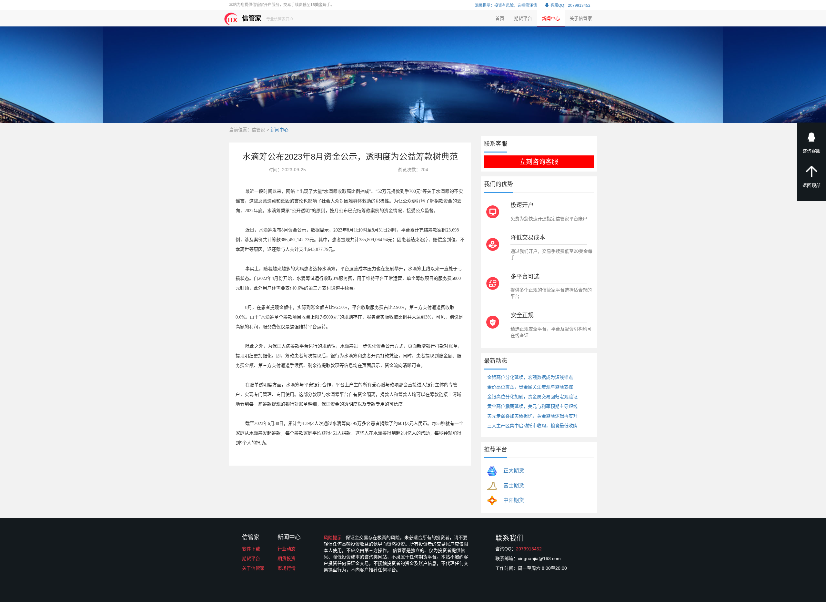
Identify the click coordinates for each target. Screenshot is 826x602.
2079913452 (529, 548)
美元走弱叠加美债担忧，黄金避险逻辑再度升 (532, 416)
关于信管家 (580, 18)
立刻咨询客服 (538, 161)
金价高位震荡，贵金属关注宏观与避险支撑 (530, 387)
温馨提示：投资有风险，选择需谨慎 (506, 5)
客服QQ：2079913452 (569, 5)
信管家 (267, 18)
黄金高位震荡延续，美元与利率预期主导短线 (532, 406)
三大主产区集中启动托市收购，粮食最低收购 (532, 425)
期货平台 (523, 18)
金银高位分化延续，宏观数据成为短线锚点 (530, 377)
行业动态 (286, 548)
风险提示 (333, 537)
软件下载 (251, 548)
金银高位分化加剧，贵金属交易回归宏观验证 (532, 396)
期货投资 (286, 558)
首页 (499, 18)
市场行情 (286, 568)
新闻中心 (551, 18)
